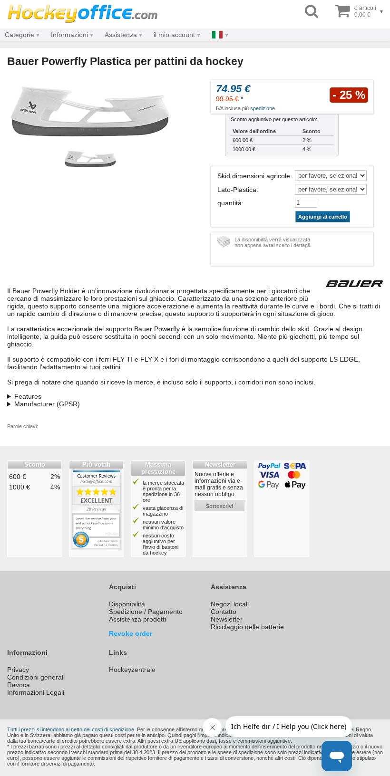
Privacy (18, 669)
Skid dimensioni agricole (253, 176)
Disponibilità (127, 604)
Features (27, 396)
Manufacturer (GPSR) (47, 404)
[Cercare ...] (311, 11)
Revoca (18, 685)
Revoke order (130, 633)
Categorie (19, 34)
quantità (229, 203)
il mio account (174, 34)
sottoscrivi (219, 506)
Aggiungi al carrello (322, 217)
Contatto (223, 611)
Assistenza (121, 34)
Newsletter (227, 619)
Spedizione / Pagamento (146, 611)
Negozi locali (230, 604)
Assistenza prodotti (137, 619)
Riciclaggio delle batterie (247, 627)
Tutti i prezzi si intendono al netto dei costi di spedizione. (71, 729)
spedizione (262, 108)
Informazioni (69, 34)
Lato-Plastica (236, 189)
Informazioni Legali (35, 692)
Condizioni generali (36, 677)
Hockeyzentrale (132, 669)
